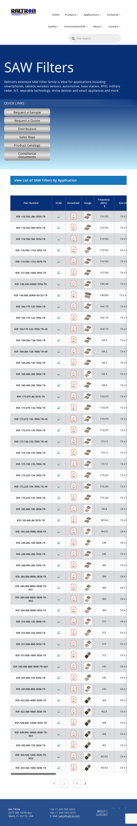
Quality (52, 26)
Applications (92, 14)
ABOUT (101, 811)
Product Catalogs (27, 145)
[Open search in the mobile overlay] (95, 38)
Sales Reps (27, 137)
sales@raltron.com (69, 816)
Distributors (27, 129)
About (97, 26)
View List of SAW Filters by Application (45, 180)
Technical (113, 14)
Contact (113, 26)
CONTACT (102, 814)
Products (71, 14)
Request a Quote (27, 120)
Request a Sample (27, 112)
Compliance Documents (27, 155)
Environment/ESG (75, 26)
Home (55, 14)
